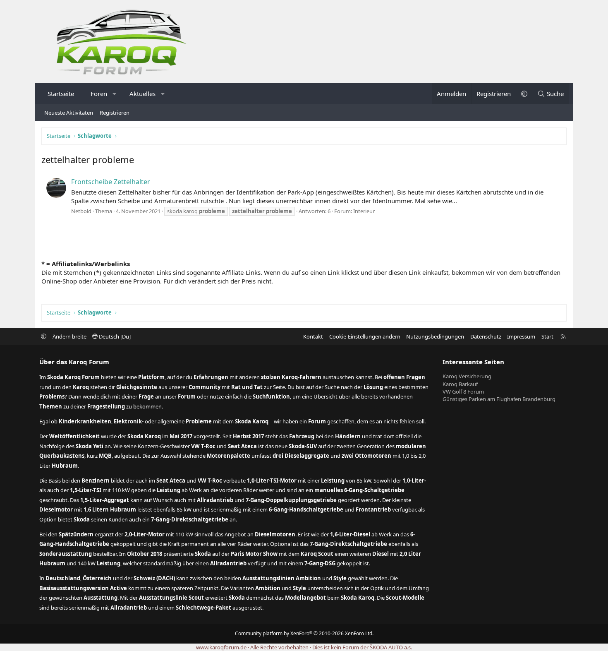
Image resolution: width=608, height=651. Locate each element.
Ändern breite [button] (69, 336)
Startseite (61, 93)
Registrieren (114, 112)
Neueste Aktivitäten (68, 112)
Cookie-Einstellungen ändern (364, 336)
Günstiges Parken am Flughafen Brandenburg (499, 399)
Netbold (81, 211)
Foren (99, 93)
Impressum (521, 336)
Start (547, 336)
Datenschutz (485, 336)
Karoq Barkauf (460, 384)
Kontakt (313, 336)
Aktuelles (142, 93)
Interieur (364, 211)
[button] (114, 93)
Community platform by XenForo (304, 633)
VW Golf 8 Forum (463, 391)
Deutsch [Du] (114, 336)
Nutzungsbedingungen (435, 336)
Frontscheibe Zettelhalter (110, 181)
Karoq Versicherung (467, 376)
